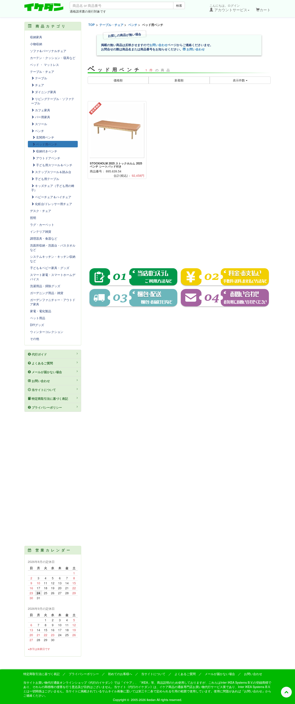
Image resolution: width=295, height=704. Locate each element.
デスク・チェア (40, 211)
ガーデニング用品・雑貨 (46, 293)
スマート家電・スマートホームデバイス (52, 276)
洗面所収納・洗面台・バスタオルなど (52, 247)
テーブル (40, 78)
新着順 (179, 80)
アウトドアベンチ (47, 158)
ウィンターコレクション (46, 332)
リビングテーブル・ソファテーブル (52, 101)
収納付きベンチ (46, 151)
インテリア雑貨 (40, 231)
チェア (39, 85)
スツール (40, 124)
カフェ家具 (42, 110)
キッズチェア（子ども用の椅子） (52, 187)
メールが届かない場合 (46, 372)
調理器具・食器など (43, 238)
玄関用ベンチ (44, 137)
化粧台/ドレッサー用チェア (53, 204)
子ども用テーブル (46, 179)
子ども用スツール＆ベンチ (53, 165)
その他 (34, 338)
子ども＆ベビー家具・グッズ (49, 268)
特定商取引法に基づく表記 (49, 398)
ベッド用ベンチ (46, 144)
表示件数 (239, 80)
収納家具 (36, 37)
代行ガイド (39, 354)
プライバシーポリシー (46, 407)
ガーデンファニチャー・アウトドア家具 (52, 302)
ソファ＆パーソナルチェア (48, 51)
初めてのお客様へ (120, 674)
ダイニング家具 (45, 92)
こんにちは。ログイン (228, 7)
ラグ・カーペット (42, 224)
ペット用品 (37, 318)
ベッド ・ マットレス (44, 64)
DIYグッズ (37, 325)
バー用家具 (42, 117)
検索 (179, 5)
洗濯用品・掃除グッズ (45, 286)
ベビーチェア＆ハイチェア (52, 197)
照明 (33, 217)
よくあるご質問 (42, 363)
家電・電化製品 (40, 311)
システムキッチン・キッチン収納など (52, 258)
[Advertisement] (179, 226)
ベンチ (132, 24)
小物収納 (36, 44)
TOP (91, 24)
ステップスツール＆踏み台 (52, 172)
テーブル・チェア (111, 24)
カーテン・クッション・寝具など (52, 58)
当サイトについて (43, 389)
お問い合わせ (158, 45)
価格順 (118, 80)
